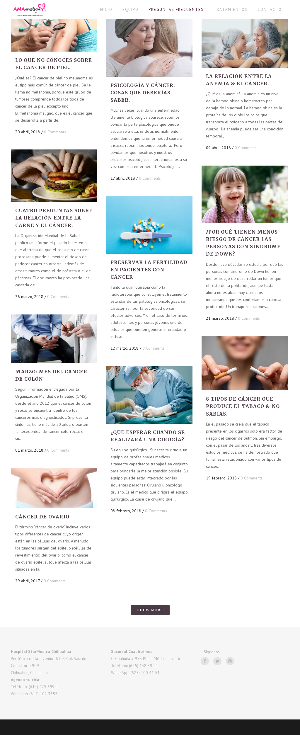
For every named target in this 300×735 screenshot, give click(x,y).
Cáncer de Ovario (42, 517)
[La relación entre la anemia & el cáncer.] (245, 43)
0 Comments (55, 132)
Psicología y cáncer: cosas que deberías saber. (142, 92)
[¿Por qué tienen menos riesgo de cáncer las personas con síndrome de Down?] (245, 194)
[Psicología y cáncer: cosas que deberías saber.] (149, 48)
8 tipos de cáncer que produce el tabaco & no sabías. (243, 406)
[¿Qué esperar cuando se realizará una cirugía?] (149, 395)
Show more (150, 610)
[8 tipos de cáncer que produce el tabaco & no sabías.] (245, 363)
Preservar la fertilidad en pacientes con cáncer (149, 269)
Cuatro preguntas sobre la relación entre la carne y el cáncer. (54, 217)
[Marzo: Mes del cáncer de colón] (54, 338)
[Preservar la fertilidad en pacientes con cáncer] (149, 225)
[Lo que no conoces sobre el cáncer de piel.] (54, 35)
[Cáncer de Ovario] (54, 488)
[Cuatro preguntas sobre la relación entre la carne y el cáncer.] (54, 175)
